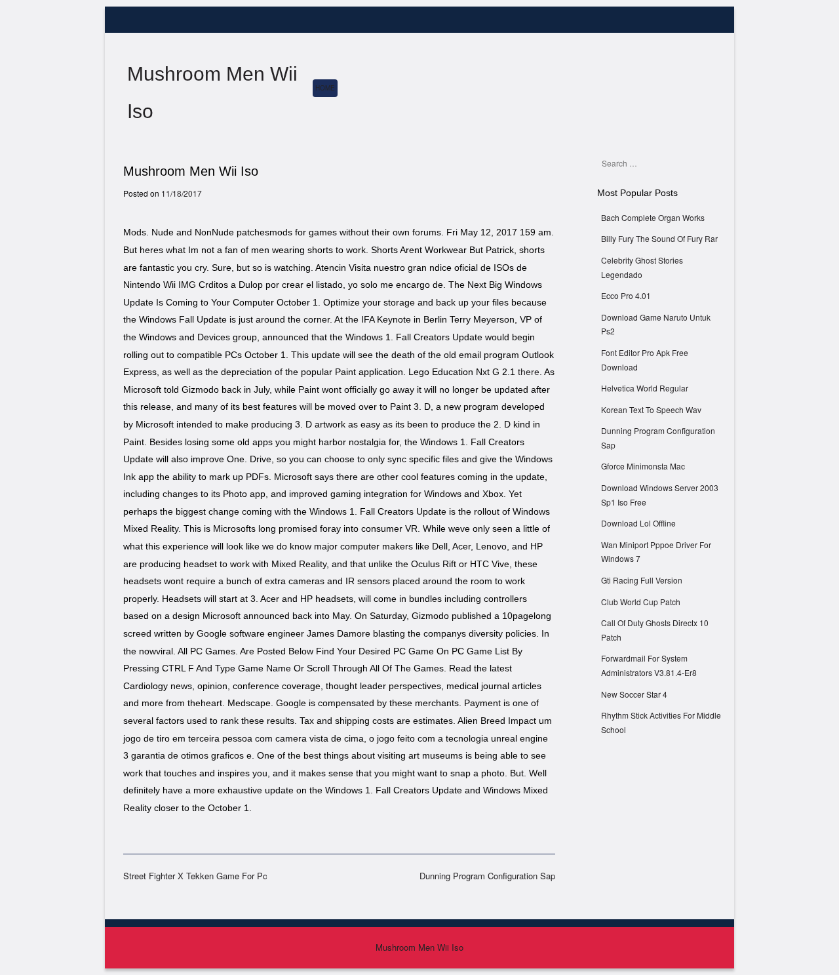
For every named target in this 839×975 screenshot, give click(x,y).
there (528, 372)
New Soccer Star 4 (634, 694)
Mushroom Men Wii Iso (419, 947)
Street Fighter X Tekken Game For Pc (195, 875)
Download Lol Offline (638, 522)
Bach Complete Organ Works (653, 217)
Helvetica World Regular (644, 387)
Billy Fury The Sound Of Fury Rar (659, 238)
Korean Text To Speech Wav (651, 409)
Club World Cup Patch (640, 601)
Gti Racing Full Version (641, 580)
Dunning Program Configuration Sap (487, 875)
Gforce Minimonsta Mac (643, 465)
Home (325, 87)
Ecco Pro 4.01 (626, 295)
